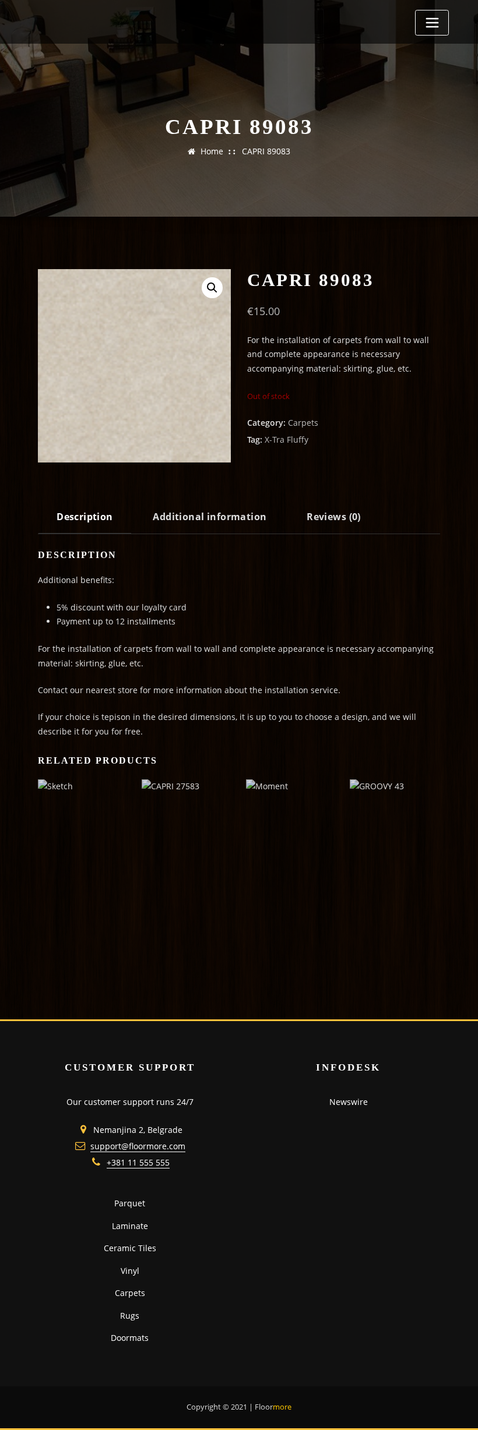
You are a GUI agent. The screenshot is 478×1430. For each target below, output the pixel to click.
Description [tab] (85, 516)
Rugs (129, 1315)
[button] (212, 287)
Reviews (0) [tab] (334, 516)
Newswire (348, 1101)
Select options (46, 971)
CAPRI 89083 (266, 151)
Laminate (130, 1225)
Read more (352, 971)
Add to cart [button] (144, 971)
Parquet (129, 1203)
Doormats (130, 1337)
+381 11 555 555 (138, 1162)
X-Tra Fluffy (286, 439)
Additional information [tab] (209, 516)
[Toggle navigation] (432, 23)
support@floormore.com (137, 1146)
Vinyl (130, 1270)
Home (212, 151)
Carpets (303, 422)
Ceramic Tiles (130, 1248)
